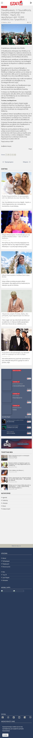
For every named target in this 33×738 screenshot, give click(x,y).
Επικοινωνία (6, 567)
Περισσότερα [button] (6, 730)
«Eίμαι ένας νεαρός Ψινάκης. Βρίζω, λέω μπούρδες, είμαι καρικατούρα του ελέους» (16, 315)
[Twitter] (8, 155)
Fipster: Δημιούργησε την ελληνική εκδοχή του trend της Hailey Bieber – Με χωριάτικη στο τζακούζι (19, 479)
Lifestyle (4, 503)
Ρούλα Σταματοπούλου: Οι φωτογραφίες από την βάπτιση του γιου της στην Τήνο (15, 197)
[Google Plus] (10, 155)
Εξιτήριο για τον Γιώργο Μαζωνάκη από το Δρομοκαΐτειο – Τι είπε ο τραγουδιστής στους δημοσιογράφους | (19, 486)
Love (30, 378)
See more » (28, 417)
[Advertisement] (14, 523)
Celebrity (4, 7)
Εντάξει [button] (5, 735)
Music (4, 506)
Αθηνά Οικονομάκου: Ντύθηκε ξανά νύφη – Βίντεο (16, 276)
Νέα (3, 572)
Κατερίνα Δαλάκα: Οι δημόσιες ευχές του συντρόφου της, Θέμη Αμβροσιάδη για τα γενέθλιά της (19, 464)
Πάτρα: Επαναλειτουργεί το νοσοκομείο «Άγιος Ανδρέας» (18, 456)
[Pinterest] (15, 155)
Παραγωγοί (5, 564)
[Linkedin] (13, 155)
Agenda (4, 497)
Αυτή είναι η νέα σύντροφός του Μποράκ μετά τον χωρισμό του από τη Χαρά (15, 353)
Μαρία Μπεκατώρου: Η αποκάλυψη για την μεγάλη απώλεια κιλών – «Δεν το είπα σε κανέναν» (16, 236)
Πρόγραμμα (5, 561)
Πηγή (30, 149)
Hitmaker (5, 580)
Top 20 (4, 575)
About (4, 558)
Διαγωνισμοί (6, 509)
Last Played (5, 577)
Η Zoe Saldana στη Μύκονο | (16, 470)
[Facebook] (6, 155)
